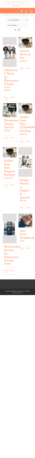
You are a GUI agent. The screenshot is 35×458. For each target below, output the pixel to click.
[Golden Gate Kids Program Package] (10, 152)
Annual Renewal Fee (25, 54)
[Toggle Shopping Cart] (21, 11)
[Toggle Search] (26, 11)
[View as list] (19, 30)
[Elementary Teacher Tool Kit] (10, 110)
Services (20, 292)
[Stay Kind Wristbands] (25, 221)
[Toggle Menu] (31, 11)
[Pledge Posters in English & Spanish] (25, 162)
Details (13, 97)
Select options (7, 98)
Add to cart (22, 69)
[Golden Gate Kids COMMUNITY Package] (25, 108)
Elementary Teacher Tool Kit (11, 124)
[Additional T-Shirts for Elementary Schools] (10, 52)
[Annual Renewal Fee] (25, 42)
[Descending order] (27, 20)
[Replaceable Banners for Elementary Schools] (10, 228)
